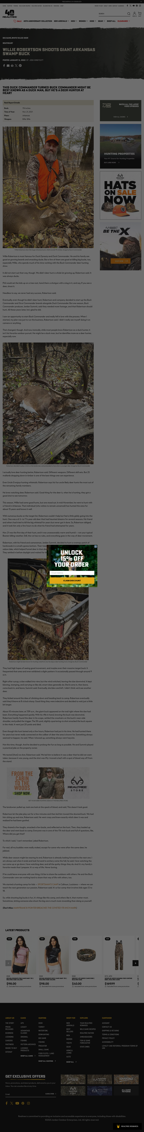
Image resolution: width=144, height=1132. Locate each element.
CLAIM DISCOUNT (72, 580)
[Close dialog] (95, 546)
